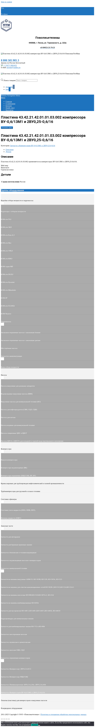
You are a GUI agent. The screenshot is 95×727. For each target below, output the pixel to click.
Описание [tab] (10, 150)
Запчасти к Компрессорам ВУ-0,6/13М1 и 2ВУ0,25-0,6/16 (32, 146)
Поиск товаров (10, 80)
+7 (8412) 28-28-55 (15, 14)
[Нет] (39, 725)
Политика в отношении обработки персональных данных (63, 714)
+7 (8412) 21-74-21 (12, 8)
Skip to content (6, 2)
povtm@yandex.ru (13, 67)
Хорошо (34, 725)
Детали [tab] (8, 152)
